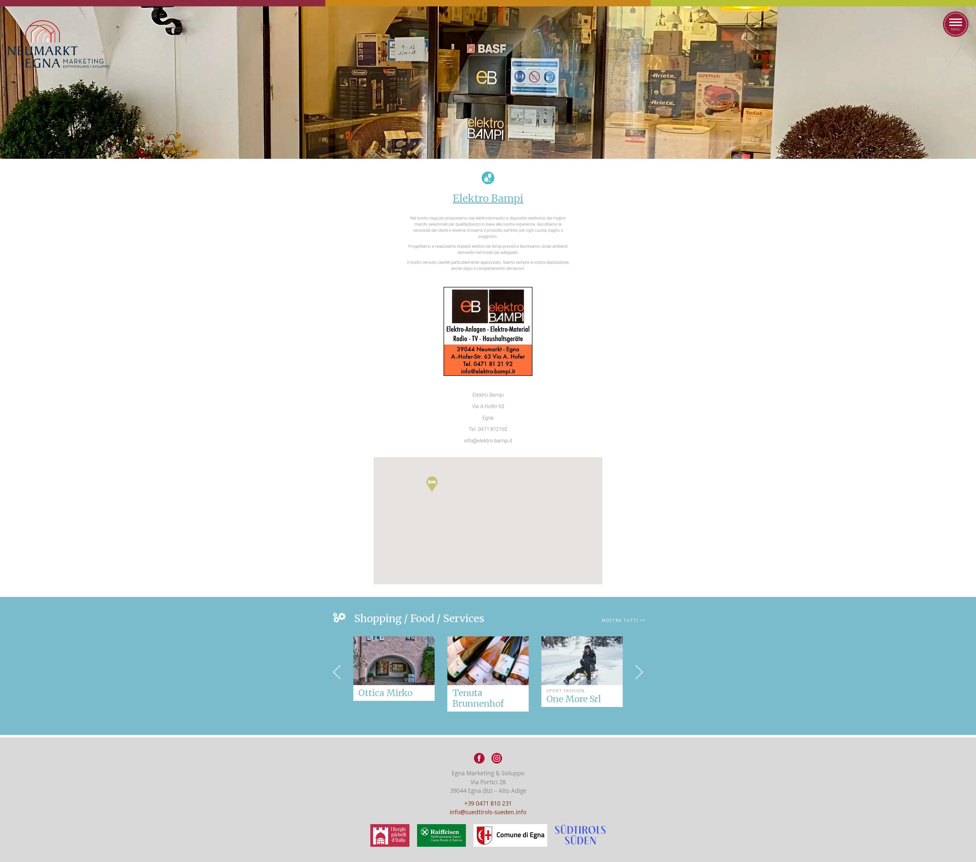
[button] (431, 484)
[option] (488, 674)
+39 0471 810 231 (488, 803)
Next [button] (639, 672)
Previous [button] (337, 672)
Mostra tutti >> (624, 620)
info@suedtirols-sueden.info (488, 812)
